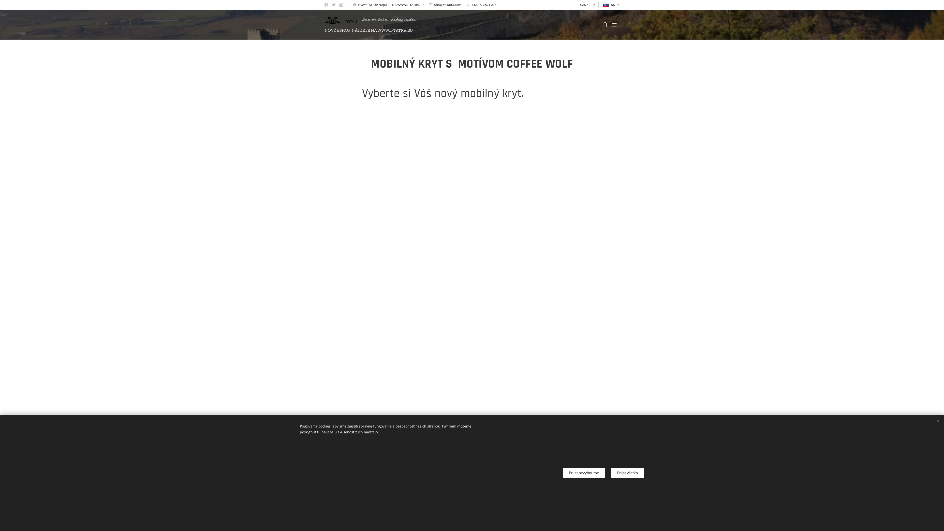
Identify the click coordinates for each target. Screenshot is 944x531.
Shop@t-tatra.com (447, 4)
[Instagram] (341, 5)
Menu (616, 25)
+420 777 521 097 (484, 4)
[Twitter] (334, 5)
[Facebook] (326, 5)
